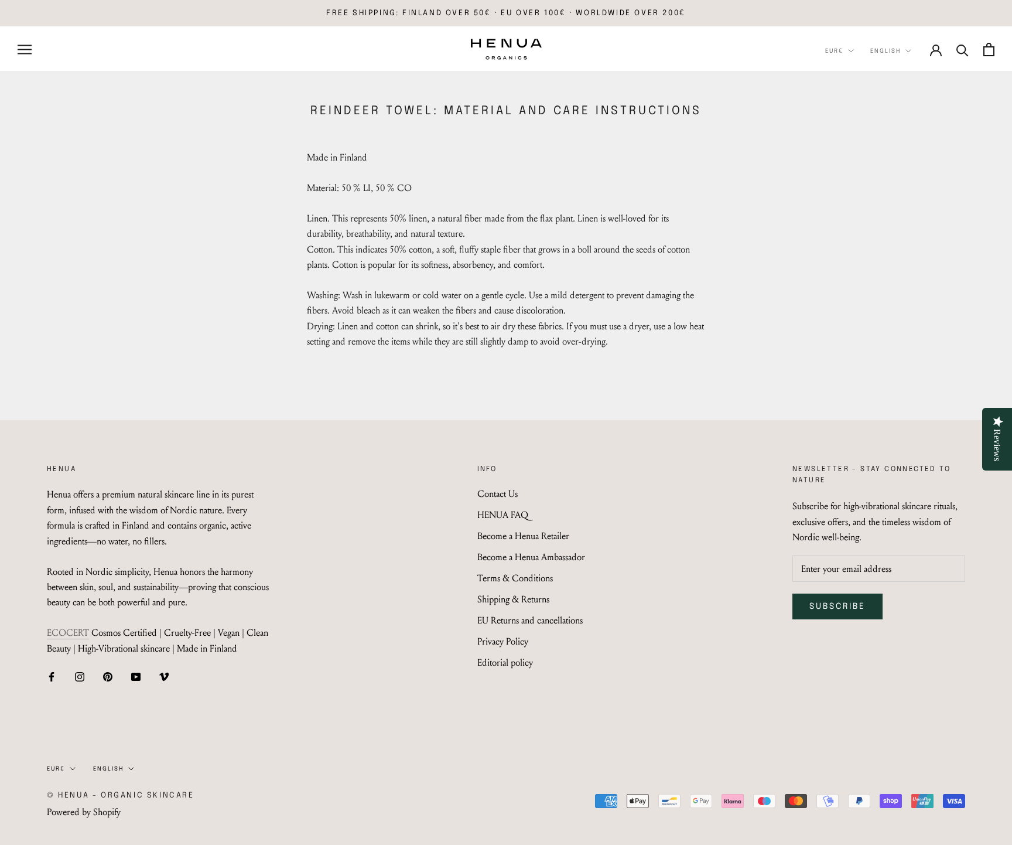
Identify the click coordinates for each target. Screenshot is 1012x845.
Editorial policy (505, 662)
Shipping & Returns (513, 599)
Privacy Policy (502, 641)
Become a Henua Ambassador (531, 557)
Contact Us (497, 493)
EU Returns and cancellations (530, 620)
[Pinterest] (107, 675)
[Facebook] (51, 675)
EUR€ (834, 51)
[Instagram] (79, 675)
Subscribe (837, 606)
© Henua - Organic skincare (120, 795)
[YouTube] (136, 675)
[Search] (962, 49)
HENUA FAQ (502, 514)
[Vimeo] (164, 675)
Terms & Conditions (515, 578)
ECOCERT (68, 632)
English (885, 51)
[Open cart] (988, 49)
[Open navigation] (25, 49)
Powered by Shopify (84, 811)
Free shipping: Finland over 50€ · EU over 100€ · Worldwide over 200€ (506, 13)
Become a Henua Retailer (523, 535)
